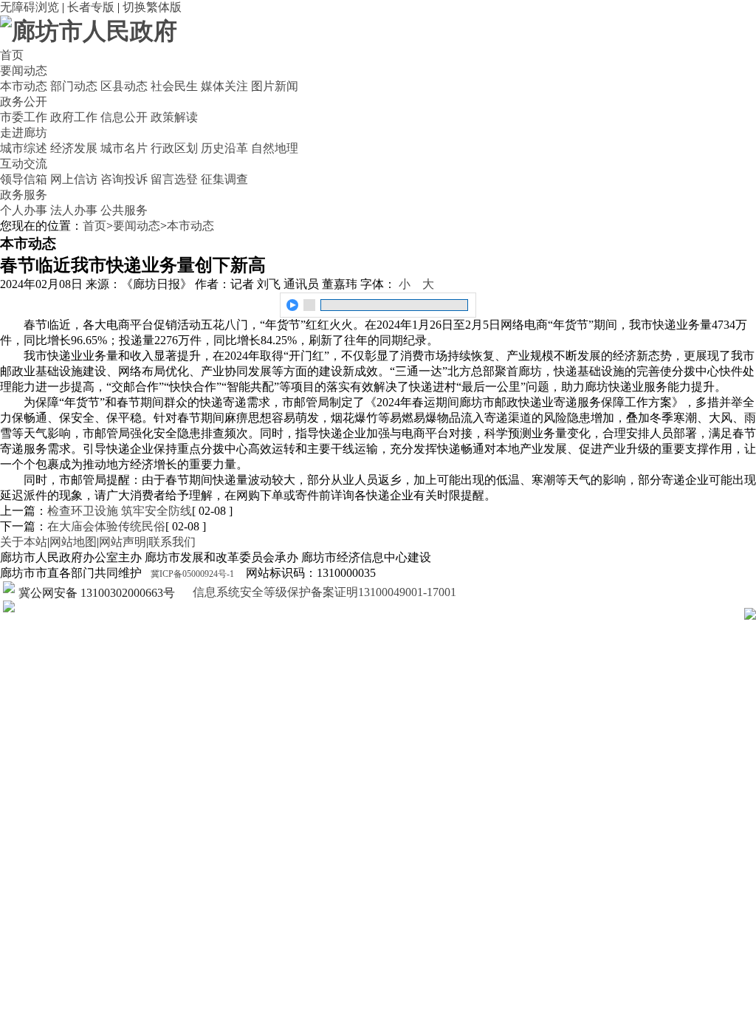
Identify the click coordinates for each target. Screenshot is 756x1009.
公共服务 (124, 210)
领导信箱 (23, 179)
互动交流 (23, 163)
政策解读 (174, 117)
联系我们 (172, 542)
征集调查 (224, 179)
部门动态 (73, 86)
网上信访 (73, 179)
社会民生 (174, 86)
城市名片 (124, 148)
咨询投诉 (124, 179)
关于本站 (23, 542)
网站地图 (73, 542)
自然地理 (274, 148)
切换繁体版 (152, 7)
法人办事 (73, 210)
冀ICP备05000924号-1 (192, 574)
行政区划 (174, 148)
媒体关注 (224, 86)
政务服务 (23, 194)
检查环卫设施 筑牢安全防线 (119, 510)
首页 (12, 55)
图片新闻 (274, 86)
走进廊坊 (23, 132)
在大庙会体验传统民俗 (106, 526)
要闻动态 (23, 70)
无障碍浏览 (29, 7)
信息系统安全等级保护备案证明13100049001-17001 (323, 592)
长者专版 (90, 7)
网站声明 (122, 542)
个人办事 (23, 210)
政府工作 (73, 117)
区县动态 (124, 86)
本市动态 (23, 86)
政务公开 (23, 101)
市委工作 (23, 117)
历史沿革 (224, 148)
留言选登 (174, 179)
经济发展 (73, 148)
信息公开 (124, 117)
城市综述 (23, 148)
